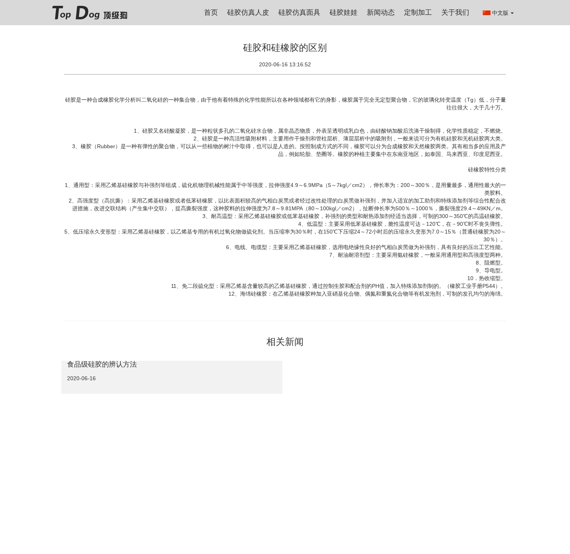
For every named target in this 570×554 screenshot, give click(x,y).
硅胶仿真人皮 (248, 12)
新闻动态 (381, 12)
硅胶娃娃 (344, 12)
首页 (211, 12)
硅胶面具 (146, 452)
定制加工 (418, 12)
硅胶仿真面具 (299, 12)
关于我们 (455, 12)
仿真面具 (172, 452)
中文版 (501, 13)
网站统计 (71, 482)
